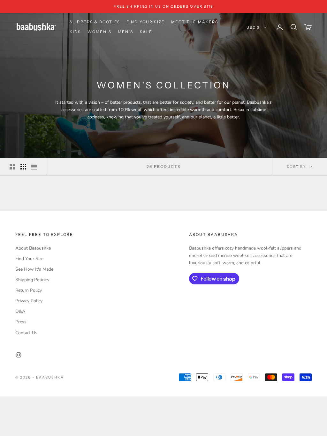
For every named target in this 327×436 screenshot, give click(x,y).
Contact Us (26, 333)
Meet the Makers (194, 21)
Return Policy (28, 290)
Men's (125, 31)
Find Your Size (145, 21)
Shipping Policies (32, 280)
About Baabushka (33, 248)
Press (21, 322)
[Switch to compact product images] (34, 166)
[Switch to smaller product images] (23, 166)
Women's (99, 31)
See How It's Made (34, 269)
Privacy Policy (28, 301)
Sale (146, 31)
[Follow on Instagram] (18, 355)
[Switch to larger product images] (12, 166)
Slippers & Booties (95, 21)
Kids (75, 31)
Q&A (20, 311)
